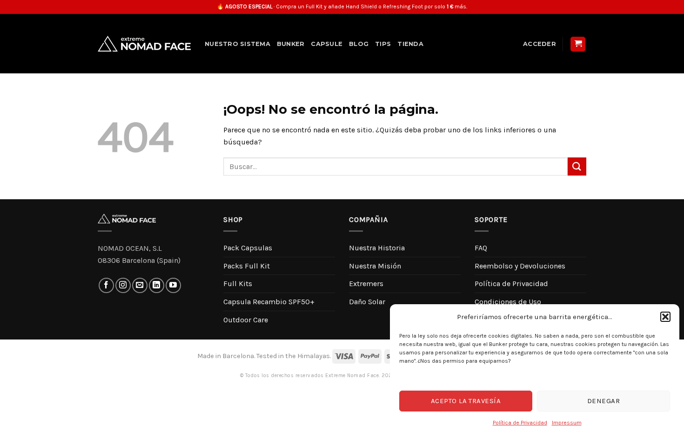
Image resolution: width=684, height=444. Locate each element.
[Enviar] (577, 166)
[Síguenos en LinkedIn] (156, 285)
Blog (359, 43)
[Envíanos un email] (140, 285)
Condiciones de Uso (508, 301)
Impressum (567, 422)
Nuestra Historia (377, 247)
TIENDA (410, 43)
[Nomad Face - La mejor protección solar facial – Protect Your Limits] (144, 44)
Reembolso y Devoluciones (520, 265)
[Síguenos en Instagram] (123, 285)
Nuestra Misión (375, 265)
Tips (383, 43)
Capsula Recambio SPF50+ (269, 301)
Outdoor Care (245, 319)
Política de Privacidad (520, 422)
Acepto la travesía (466, 401)
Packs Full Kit (246, 265)
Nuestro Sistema (237, 43)
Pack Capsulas (247, 247)
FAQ (481, 247)
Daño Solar (367, 301)
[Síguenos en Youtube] (173, 285)
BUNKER (291, 43)
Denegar (603, 401)
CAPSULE (326, 43)
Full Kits (237, 283)
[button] (665, 316)
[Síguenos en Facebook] (106, 285)
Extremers (366, 283)
